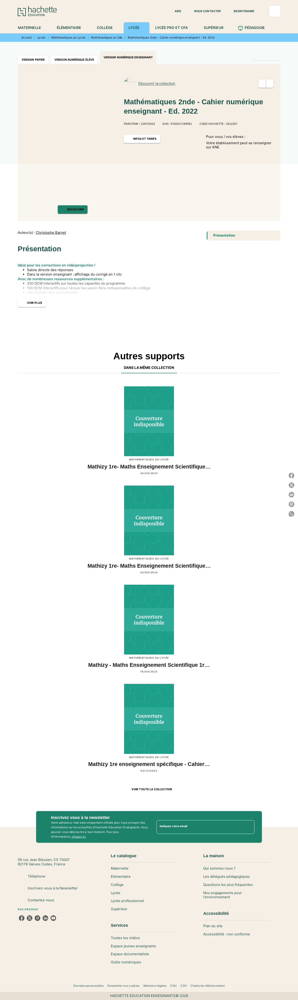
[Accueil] (37, 11)
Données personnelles (88, 985)
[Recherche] (274, 11)
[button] (175, 11)
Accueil (26, 37)
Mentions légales (155, 985)
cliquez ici (79, 836)
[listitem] (22, 918)
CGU (173, 985)
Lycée (41, 37)
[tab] (32, 27)
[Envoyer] (248, 826)
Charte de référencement (207, 985)
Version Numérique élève (74, 59)
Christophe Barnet (51, 233)
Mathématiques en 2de (106, 37)
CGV (183, 985)
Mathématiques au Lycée (68, 37)
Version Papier (33, 59)
